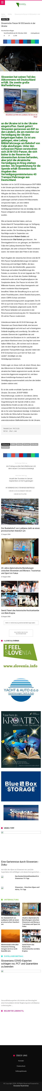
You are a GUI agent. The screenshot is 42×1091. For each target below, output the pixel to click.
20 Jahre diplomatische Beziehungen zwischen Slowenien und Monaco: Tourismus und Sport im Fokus (20, 570)
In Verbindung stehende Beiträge (20, 488)
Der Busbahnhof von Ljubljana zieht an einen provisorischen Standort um (20, 529)
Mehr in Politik (20, 494)
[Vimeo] (29, 1089)
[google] (13, 42)
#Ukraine (34, 444)
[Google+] (21, 1089)
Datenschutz (21, 1066)
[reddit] (17, 42)
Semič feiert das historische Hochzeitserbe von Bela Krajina (20, 611)
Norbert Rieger (9, 30)
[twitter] (9, 42)
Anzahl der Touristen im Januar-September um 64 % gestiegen (21, 478)
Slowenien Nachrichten (21, 1086)
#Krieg (19, 444)
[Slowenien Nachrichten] (21, 2)
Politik (10, 14)
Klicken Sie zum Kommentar (21, 633)
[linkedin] (25, 42)
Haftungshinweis (21, 1071)
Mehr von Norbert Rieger (20, 491)
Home (3, 14)
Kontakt (21, 1061)
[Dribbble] (25, 1089)
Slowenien (5, 447)
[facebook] (5, 42)
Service (7, 1032)
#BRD (13, 444)
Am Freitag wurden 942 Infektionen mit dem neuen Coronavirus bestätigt (21, 465)
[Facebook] (13, 1089)
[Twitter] (17, 1089)
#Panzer (26, 444)
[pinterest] (21, 42)
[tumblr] (29, 42)
